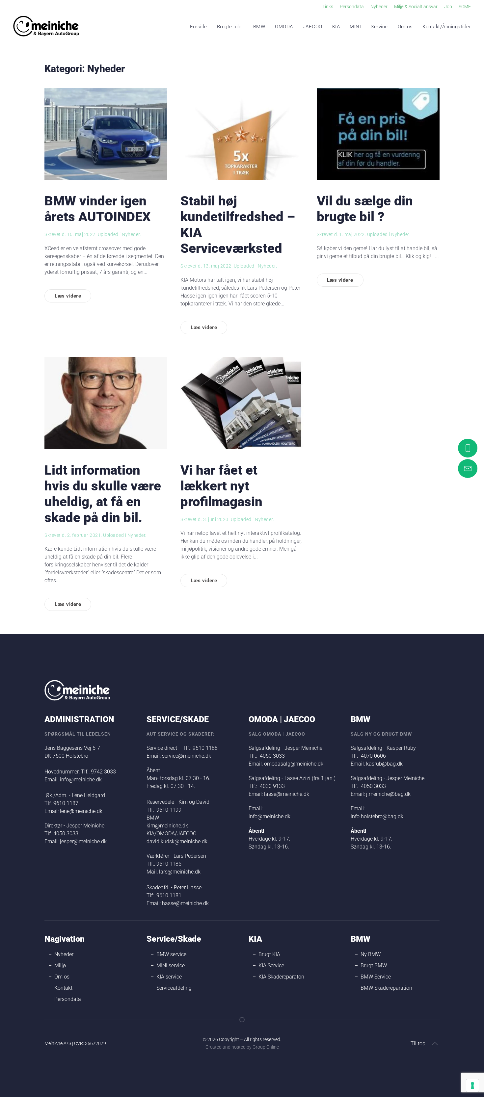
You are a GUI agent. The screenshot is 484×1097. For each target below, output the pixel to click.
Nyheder (379, 6)
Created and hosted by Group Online (242, 1047)
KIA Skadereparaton (281, 977)
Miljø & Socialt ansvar (416, 6)
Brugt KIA (269, 954)
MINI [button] (355, 27)
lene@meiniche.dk (81, 811)
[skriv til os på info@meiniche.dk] (467, 468)
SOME (465, 6)
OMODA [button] (284, 27)
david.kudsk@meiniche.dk (178, 841)
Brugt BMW (374, 965)
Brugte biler (230, 27)
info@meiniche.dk (81, 779)
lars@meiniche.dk (180, 872)
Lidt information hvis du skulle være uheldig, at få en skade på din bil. (102, 493)
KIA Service (271, 965)
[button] (435, 1043)
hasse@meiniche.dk (185, 903)
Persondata (352, 6)
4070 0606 (373, 756)
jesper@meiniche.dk (83, 841)
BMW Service (376, 977)
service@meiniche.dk (186, 756)
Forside (198, 27)
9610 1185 (168, 864)
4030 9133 (272, 786)
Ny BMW (371, 954)
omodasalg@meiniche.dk (293, 764)
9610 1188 (205, 748)
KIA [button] (336, 27)
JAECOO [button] (312, 27)
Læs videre (68, 296)
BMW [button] (259, 27)
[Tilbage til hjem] (46, 26)
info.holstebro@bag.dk (377, 816)
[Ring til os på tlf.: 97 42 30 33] (467, 448)
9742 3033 (103, 772)
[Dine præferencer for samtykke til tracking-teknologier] (472, 1085)
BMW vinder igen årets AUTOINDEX (97, 208)
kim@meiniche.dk (167, 826)
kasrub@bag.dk (384, 764)
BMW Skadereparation (386, 988)
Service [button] (379, 27)
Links (328, 6)
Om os (405, 27)
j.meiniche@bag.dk (388, 794)
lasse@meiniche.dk (286, 794)
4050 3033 (65, 833)
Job (448, 6)
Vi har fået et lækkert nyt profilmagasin (221, 485)
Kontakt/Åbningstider (446, 27)
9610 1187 (65, 803)
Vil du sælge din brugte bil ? (365, 208)
